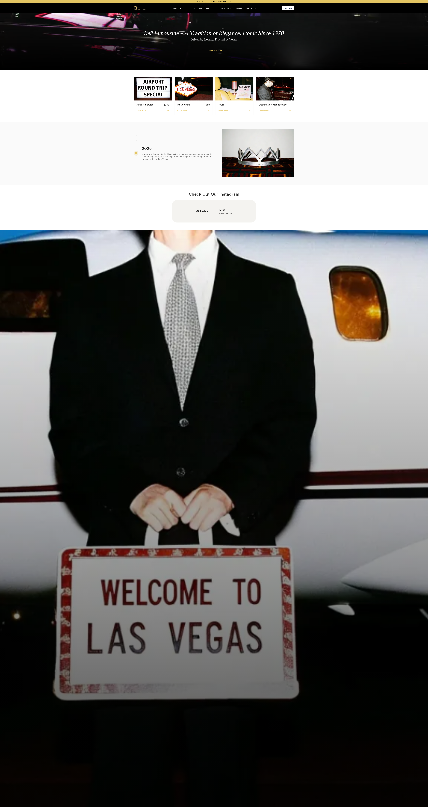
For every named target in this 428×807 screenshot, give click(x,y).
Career (239, 8)
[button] (136, 140)
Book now (287, 8)
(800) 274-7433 (224, 1)
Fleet (192, 8)
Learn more (141, 111)
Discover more (212, 50)
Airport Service (179, 8)
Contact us (251, 8)
